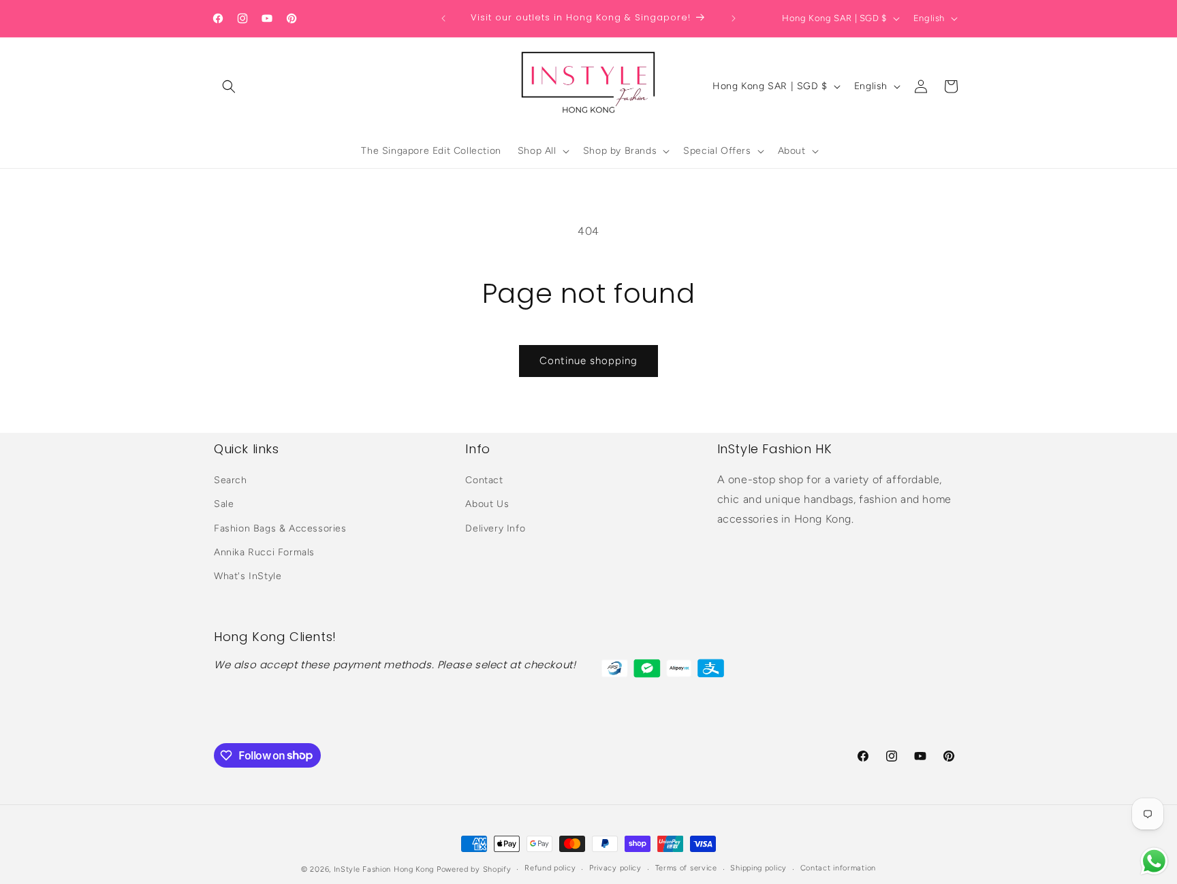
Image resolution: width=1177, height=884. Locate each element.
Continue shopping (588, 361)
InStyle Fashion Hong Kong (384, 869)
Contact (484, 480)
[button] (229, 86)
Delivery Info (495, 528)
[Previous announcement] (443, 18)
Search (230, 480)
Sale (224, 504)
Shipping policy (758, 868)
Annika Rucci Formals (264, 552)
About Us (487, 504)
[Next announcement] (734, 18)
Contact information (838, 868)
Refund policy (550, 868)
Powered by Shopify (474, 869)
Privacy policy (615, 868)
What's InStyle (247, 576)
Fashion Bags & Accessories (280, 528)
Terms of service (686, 868)
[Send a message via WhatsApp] (1154, 861)
